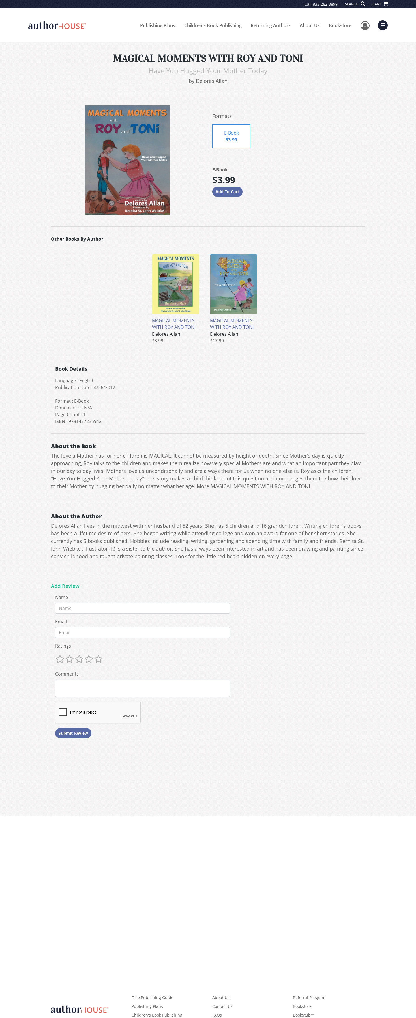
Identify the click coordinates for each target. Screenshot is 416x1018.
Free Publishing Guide (152, 997)
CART (377, 4)
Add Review (65, 586)
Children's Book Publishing (213, 25)
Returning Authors (271, 25)
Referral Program (309, 997)
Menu (384, 24)
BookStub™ (303, 1015)
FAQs (217, 1015)
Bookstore (340, 25)
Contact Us (222, 1006)
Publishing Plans (157, 25)
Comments (67, 674)
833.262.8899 (325, 4)
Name (61, 597)
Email (61, 621)
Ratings (63, 646)
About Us (310, 25)
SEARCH (352, 4)
